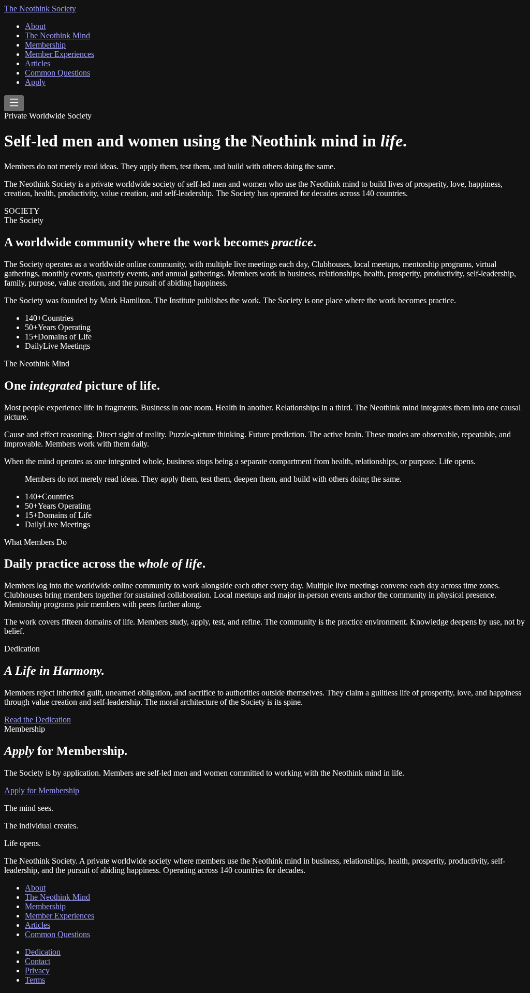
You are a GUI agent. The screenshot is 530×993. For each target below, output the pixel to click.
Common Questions (57, 72)
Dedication (43, 951)
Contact (37, 961)
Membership (45, 44)
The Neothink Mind (57, 35)
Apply (35, 82)
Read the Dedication (37, 719)
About (35, 26)
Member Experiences (59, 54)
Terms (35, 979)
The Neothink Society (40, 8)
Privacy (37, 970)
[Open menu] (14, 103)
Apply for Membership (41, 790)
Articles (37, 63)
